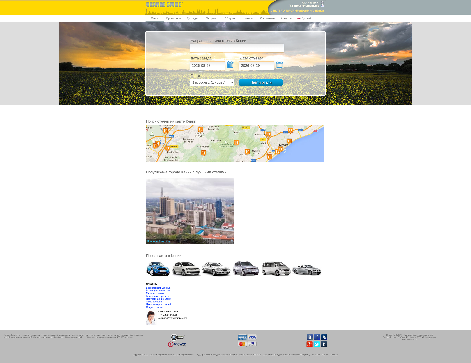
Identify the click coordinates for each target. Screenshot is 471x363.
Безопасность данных (158, 287)
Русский (306, 18)
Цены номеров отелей (158, 304)
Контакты (286, 18)
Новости (249, 18)
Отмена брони (154, 301)
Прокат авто (173, 18)
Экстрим (211, 18)
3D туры (230, 18)
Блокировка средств (157, 296)
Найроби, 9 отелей (158, 240)
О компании (267, 18)
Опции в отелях (155, 307)
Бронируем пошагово (158, 290)
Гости (195, 76)
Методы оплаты (155, 293)
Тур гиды (192, 18)
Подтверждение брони (158, 298)
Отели (155, 18)
